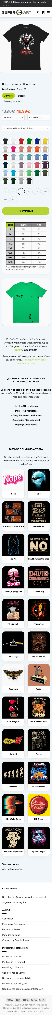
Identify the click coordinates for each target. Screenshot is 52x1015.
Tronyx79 (21, 89)
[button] (38, 12)
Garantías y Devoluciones (15, 940)
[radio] (5, 141)
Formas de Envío (11, 929)
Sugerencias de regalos (14, 902)
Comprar (26, 211)
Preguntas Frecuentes (13, 924)
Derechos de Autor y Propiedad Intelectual (24, 897)
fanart (18, 349)
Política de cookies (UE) (14, 983)
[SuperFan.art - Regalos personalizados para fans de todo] (16, 12)
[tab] (8, 95)
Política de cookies (12, 956)
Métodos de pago (11, 934)
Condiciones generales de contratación (22, 988)
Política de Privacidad (13, 961)
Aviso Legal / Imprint (13, 967)
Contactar (7, 918)
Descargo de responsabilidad (17, 978)
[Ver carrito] (43, 12)
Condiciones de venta (13, 972)
